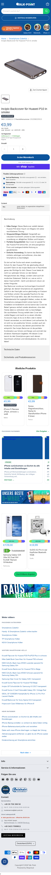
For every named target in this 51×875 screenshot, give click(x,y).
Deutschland (24, 843)
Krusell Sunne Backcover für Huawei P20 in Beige (21, 669)
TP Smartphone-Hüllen (11, 639)
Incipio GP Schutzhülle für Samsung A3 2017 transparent (24, 686)
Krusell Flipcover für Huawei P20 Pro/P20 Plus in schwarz (24, 655)
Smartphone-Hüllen (9, 635)
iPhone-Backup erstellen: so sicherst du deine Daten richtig (24, 723)
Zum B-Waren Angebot (25, 574)
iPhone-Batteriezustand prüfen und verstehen (19, 726)
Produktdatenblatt (18, 551)
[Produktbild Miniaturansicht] (5, 99)
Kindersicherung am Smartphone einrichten (18, 740)
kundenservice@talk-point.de (13, 810)
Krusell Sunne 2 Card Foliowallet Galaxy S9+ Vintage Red (24, 690)
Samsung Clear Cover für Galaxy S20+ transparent (21, 679)
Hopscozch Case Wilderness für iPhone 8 (18, 703)
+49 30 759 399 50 (12, 804)
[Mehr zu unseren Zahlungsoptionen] (24, 174)
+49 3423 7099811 (12, 826)
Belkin (6, 418)
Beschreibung (9, 219)
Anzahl (4, 143)
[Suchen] (46, 11)
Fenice (30, 420)
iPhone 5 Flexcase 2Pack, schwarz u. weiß (11, 411)
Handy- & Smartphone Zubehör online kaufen (19, 631)
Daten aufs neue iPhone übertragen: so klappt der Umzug (24, 730)
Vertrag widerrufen (13, 835)
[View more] (25, 500)
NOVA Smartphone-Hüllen (12, 642)
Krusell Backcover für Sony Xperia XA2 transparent (21, 700)
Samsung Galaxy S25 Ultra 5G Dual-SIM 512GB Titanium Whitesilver (12, 559)
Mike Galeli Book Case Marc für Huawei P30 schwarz (22, 659)
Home (3, 39)
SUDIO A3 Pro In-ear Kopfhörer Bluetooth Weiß (38, 552)
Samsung (6, 566)
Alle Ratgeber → (42, 431)
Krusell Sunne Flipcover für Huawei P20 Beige (19, 683)
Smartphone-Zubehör (18, 39)
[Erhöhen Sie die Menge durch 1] (23, 149)
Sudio (32, 558)
